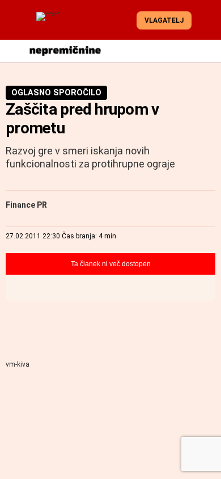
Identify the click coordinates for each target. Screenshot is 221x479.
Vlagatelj (164, 20)
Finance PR (26, 204)
